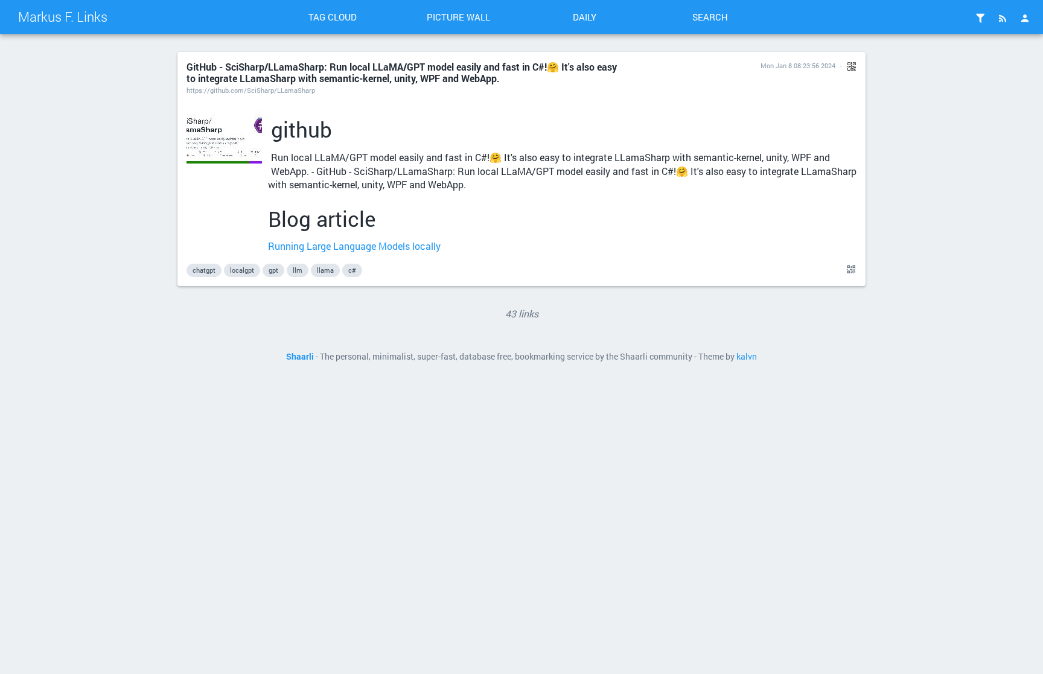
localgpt (242, 270)
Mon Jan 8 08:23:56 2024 (798, 65)
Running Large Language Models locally (354, 246)
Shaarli (300, 356)
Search (710, 17)
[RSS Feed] (1003, 18)
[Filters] (980, 18)
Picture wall (458, 17)
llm (297, 270)
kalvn (746, 356)
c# (352, 270)
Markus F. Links (62, 16)
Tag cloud (332, 17)
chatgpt (204, 270)
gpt (273, 270)
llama (325, 270)
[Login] (1025, 18)
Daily (584, 17)
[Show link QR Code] (849, 270)
